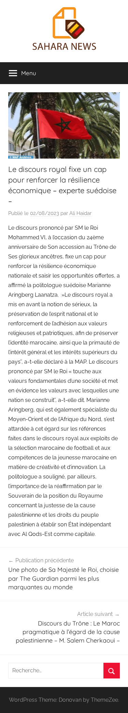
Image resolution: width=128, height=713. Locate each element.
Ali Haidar (80, 213)
